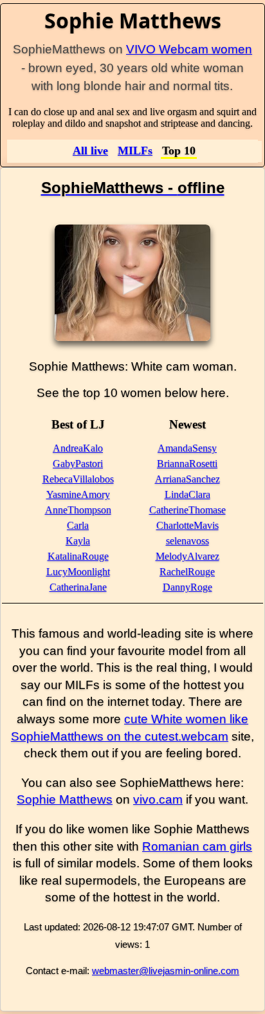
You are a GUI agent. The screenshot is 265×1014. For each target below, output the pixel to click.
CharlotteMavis (187, 525)
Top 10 (179, 150)
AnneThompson (78, 509)
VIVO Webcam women (189, 49)
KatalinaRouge (78, 556)
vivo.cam (158, 799)
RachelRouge (187, 571)
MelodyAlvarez (187, 556)
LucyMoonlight (78, 571)
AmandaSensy (187, 448)
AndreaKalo (78, 448)
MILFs (135, 150)
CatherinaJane (78, 587)
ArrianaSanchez (187, 479)
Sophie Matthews (65, 799)
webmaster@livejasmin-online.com (165, 970)
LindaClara (187, 494)
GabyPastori (78, 463)
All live (90, 150)
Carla (78, 525)
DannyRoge (187, 587)
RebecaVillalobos (78, 479)
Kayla (78, 540)
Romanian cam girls (197, 846)
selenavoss (187, 540)
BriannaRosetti (187, 463)
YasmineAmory (78, 494)
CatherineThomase (187, 509)
